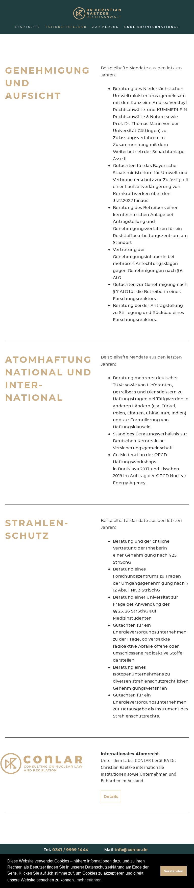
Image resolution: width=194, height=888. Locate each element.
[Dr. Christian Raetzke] (97, 14)
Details (111, 797)
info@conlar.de (131, 850)
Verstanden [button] (173, 871)
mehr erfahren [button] (89, 880)
